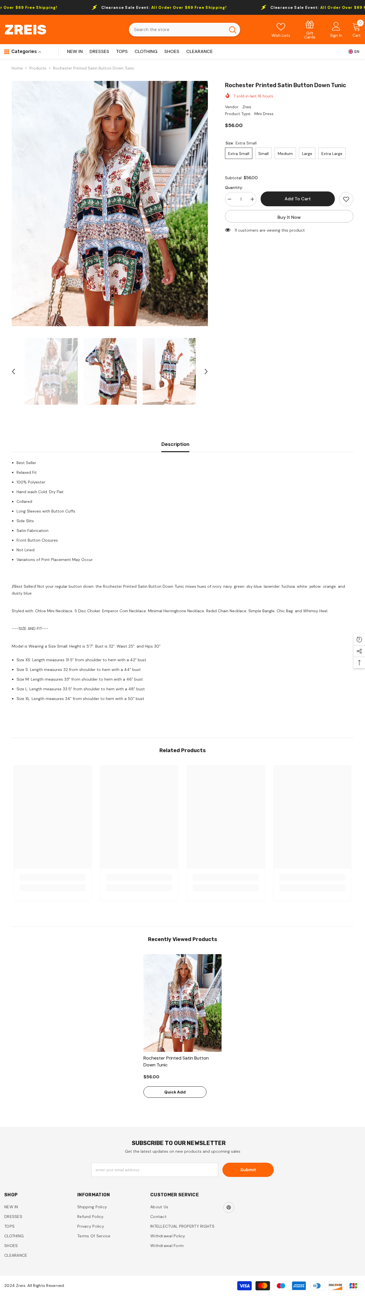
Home (17, 68)
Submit (248, 1170)
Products (37, 68)
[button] (13, 371)
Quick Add (175, 1092)
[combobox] (177, 29)
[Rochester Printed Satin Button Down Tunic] (182, 1003)
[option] (110, 203)
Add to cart (298, 199)
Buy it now (289, 217)
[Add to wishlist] (346, 199)
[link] (309, 29)
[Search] (184, 29)
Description (175, 444)
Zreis (246, 106)
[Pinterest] (228, 1207)
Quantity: (234, 187)
